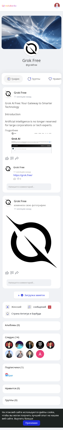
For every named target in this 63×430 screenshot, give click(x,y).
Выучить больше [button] (23, 418)
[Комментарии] (12, 158)
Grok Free (31, 60)
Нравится (10, 388)
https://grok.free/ (22, 175)
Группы (9, 400)
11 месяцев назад (22, 96)
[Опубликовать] (17, 158)
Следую (9, 337)
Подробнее (11, 130)
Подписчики (12, 367)
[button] (57, 5)
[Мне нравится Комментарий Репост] (12, 158)
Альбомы (10, 325)
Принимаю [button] (31, 422)
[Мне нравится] (7, 158)
